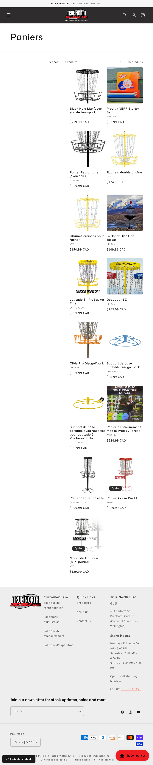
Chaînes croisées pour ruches (87, 238)
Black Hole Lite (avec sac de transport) (86, 110)
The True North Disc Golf (63, 3)
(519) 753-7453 (130, 689)
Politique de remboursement (54, 633)
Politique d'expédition (59, 645)
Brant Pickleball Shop (89, 3)
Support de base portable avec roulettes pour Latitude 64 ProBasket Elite (88, 432)
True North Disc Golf (36, 755)
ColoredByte (67, 755)
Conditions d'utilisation (52, 619)
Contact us (84, 621)
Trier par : (53, 62)
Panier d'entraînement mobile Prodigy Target (124, 429)
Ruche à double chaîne (124, 172)
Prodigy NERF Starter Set (123, 110)
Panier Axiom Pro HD (123, 498)
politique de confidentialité (53, 605)
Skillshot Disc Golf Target (121, 238)
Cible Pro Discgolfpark (87, 363)
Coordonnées (106, 759)
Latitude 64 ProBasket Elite (87, 301)
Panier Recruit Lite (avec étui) (84, 174)
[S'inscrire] (79, 711)
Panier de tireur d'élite (87, 498)
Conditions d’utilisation (54, 759)
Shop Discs (84, 602)
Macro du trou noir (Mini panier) (84, 560)
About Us (82, 612)
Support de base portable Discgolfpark (123, 365)
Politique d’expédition (83, 759)
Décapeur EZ (117, 300)
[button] (8, 15)
